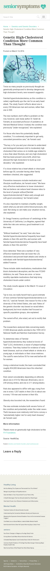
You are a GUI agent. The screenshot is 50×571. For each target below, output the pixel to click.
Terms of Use (23, 561)
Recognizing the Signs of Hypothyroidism (15, 491)
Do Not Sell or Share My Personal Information (28, 564)
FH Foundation (9, 433)
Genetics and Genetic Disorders (24, 26)
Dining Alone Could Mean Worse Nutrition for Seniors (18, 536)
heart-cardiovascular (33, 444)
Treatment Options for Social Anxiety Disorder (16, 510)
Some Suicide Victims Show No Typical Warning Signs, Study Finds (22, 524)
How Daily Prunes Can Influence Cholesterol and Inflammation (21, 501)
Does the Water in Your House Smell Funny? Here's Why (19, 494)
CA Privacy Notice (8, 564)
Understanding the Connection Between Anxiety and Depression (21, 513)
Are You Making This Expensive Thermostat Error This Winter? (21, 488)
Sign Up (6, 561)
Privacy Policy (33, 561)
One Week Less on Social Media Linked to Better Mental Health (21, 521)
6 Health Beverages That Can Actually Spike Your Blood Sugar (20, 498)
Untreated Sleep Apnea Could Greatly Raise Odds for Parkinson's (21, 539)
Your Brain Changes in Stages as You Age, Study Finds (18, 533)
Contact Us (14, 561)
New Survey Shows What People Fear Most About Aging (19, 548)
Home (5, 26)
